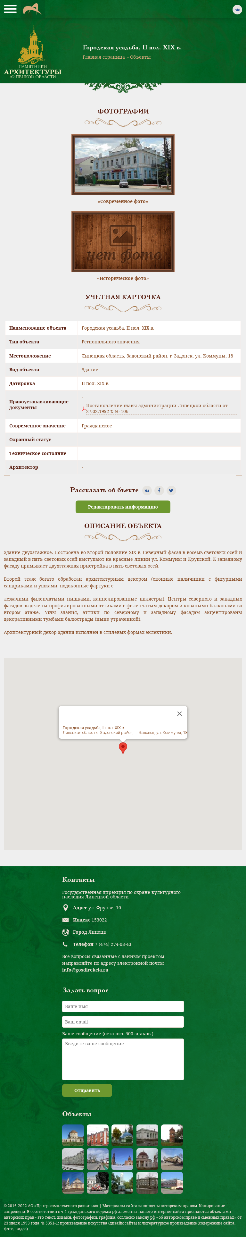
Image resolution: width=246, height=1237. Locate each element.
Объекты (140, 57)
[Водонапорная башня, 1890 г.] (172, 1135)
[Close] (179, 713)
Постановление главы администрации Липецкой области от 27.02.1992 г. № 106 (157, 408)
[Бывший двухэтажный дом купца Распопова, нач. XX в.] (172, 1183)
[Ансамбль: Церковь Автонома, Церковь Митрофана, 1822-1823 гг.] (147, 1159)
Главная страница (104, 57)
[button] (123, 748)
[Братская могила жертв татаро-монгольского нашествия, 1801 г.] (122, 1135)
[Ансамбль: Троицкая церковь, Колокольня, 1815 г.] (122, 1159)
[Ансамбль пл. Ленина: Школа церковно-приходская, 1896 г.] (172, 1159)
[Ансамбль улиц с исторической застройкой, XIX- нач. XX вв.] (98, 1159)
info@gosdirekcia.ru (85, 970)
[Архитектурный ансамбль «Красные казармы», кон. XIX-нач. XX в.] (98, 1135)
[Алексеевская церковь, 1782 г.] (73, 1135)
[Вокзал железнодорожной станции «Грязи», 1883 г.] (73, 1159)
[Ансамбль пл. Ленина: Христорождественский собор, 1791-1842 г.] (73, 1183)
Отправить (87, 1090)
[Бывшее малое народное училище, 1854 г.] (147, 1183)
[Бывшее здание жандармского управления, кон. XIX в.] (147, 1135)
